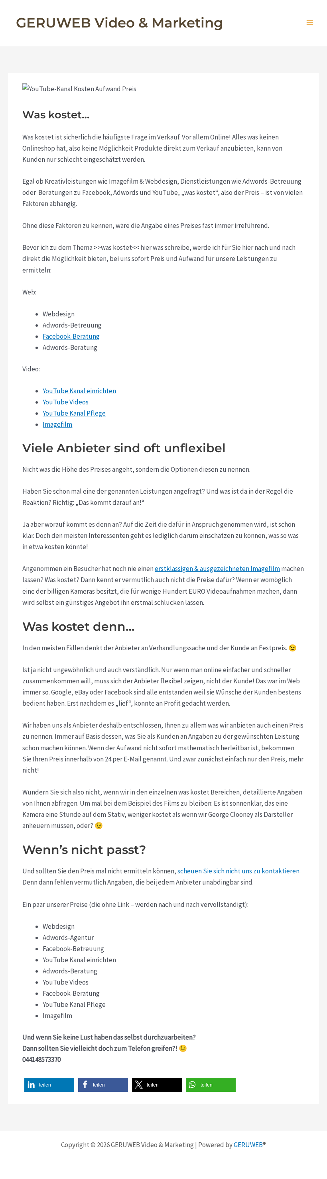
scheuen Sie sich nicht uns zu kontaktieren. (239, 871)
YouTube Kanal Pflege (74, 413)
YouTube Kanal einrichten (79, 390)
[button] (49, 1085)
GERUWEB (248, 1144)
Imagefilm (57, 424)
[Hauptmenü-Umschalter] (310, 23)
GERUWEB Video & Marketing (119, 22)
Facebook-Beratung (71, 336)
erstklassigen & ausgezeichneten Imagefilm (217, 568)
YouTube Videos (66, 402)
